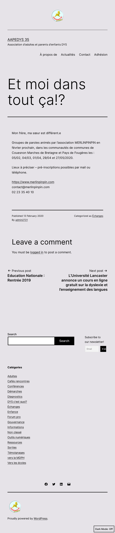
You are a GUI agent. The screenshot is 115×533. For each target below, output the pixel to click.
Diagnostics (14, 396)
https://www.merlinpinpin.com (33, 182)
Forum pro (14, 416)
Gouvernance (15, 422)
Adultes (12, 376)
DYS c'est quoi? (17, 401)
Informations (15, 427)
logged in (36, 252)
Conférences (15, 386)
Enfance (12, 411)
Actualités (68, 54)
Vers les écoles (16, 462)
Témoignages (16, 452)
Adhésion (101, 54)
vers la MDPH (15, 457)
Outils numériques (18, 437)
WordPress (40, 518)
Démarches (14, 391)
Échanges (97, 215)
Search (12, 334)
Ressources (14, 442)
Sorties (11, 447)
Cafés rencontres (18, 381)
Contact (84, 54)
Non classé (14, 432)
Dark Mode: (101, 528)
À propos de (48, 54)
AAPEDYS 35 (18, 39)
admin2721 (21, 219)
